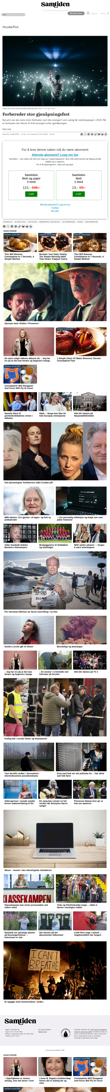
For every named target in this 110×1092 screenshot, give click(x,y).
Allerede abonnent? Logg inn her (55, 154)
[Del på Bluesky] (98, 134)
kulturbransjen (69, 222)
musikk (80, 222)
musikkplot (7, 222)
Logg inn (94, 13)
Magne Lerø (42, 1062)
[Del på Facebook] (81, 134)
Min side (55, 211)
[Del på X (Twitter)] (85, 134)
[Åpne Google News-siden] (105, 134)
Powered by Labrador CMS (55, 1080)
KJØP (31, 194)
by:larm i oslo (20, 222)
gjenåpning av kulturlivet (49, 222)
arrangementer (91, 222)
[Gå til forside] (55, 4)
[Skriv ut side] (102, 134)
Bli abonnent (76, 13)
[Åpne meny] (104, 13)
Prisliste (55, 208)
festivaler (32, 222)
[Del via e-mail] (92, 134)
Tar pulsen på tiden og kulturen (55, 10)
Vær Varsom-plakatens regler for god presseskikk (90, 1060)
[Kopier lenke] (95, 134)
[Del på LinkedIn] (88, 134)
